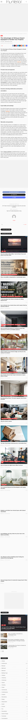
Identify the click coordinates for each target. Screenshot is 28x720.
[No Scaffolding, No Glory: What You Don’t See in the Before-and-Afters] (14, 524)
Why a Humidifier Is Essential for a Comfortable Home (13, 277)
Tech (2, 251)
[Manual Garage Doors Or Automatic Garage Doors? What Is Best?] (14, 570)
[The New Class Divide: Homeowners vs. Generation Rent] (14, 434)
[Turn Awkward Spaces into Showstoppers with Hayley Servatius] (14, 477)
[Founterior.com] (14, 1)
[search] (26, 1)
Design (3, 348)
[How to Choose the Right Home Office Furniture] (14, 455)
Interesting (4, 440)
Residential (23, 324)
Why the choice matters (6, 421)
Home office (11, 461)
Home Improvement (5, 274)
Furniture (6, 461)
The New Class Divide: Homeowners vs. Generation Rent (13, 443)
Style (12, 507)
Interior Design (17, 296)
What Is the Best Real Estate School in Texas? (11, 631)
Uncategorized (14, 274)
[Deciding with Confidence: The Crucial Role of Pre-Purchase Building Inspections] (14, 644)
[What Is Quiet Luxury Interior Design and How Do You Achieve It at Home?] (14, 342)
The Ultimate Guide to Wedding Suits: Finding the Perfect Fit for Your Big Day (12, 557)
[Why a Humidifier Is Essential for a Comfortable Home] (14, 267)
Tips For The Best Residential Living (14, 210)
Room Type (23, 461)
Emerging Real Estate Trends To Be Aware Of (11, 626)
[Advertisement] (14, 18)
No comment (8, 257)
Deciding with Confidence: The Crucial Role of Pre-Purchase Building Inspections (12, 654)
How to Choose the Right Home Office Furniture (12, 465)
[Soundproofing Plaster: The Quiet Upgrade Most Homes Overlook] (14, 388)
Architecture (4, 296)
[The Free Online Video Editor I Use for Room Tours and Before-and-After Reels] (14, 244)
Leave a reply (5, 229)
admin (3, 41)
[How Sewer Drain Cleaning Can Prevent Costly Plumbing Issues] (14, 594)
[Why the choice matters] (14, 412)
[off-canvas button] (1, 1)
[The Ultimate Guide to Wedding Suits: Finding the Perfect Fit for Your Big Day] (14, 547)
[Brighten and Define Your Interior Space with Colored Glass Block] (14, 501)
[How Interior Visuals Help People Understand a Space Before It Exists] (14, 365)
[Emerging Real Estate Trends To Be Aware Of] (14, 617)
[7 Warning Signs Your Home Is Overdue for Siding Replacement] (14, 289)
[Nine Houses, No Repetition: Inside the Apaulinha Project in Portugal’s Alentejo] (4, 714)
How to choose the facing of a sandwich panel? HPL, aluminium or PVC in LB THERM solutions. (13, 329)
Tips (1, 35)
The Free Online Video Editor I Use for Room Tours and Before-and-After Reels (13, 701)
